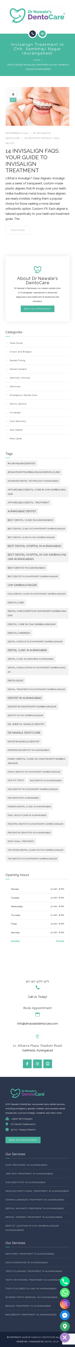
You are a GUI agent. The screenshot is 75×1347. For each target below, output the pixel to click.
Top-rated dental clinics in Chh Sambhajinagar (35, 850)
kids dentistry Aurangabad (23, 798)
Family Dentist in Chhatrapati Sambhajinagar (34, 772)
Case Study (16, 343)
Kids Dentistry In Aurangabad (25, 1182)
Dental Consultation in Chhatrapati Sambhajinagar (37, 669)
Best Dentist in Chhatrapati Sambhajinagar (33, 576)
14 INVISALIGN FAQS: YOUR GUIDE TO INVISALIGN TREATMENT (32, 161)
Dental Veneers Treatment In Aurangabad (33, 1217)
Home (36, 60)
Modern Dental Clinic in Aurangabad (29, 806)
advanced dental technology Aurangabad (33, 481)
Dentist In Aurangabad (25, 698)
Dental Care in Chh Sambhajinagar (32, 624)
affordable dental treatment (28, 502)
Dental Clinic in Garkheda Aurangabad (31, 659)
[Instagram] (65, 1304)
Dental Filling (17, 360)
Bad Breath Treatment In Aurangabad (31, 1314)
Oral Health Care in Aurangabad (27, 815)
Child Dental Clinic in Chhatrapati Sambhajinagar (37, 594)
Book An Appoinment (37, 309)
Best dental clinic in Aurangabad (30, 520)
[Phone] (65, 1281)
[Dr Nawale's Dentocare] (37, 15)
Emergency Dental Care (23, 395)
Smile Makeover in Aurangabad (26, 1262)
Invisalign (15, 412)
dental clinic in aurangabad (27, 650)
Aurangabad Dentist (22, 511)
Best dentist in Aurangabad (26, 567)
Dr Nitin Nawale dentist (24, 741)
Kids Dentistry (18, 421)
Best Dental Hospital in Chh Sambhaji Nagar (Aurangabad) (37, 557)
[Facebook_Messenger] (65, 1315)
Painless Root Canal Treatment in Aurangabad (37, 1191)
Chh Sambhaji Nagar (22, 585)
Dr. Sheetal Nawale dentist (26, 724)
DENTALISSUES (15, 680)
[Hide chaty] (65, 1337)
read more (18, 230)
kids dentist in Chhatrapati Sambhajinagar (33, 789)
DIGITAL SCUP (51, 1341)
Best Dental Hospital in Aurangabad (34, 545)
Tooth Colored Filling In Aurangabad (30, 1288)
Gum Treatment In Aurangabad (26, 1165)
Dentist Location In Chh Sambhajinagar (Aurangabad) (32, 1228)
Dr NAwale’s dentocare (42, 1337)
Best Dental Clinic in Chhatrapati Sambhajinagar (36, 528)
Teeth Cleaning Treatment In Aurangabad (33, 1271)
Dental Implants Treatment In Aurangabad (34, 1208)
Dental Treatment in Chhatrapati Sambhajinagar (36, 689)
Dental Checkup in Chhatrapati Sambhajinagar (35, 641)
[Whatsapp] (65, 1293)
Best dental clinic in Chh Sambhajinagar (31, 537)
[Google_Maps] (65, 1326)
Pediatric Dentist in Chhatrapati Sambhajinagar (35, 824)
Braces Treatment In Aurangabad (28, 1306)
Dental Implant (18, 369)
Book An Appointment (23, 1140)
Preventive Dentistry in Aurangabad (29, 832)
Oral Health (16, 430)
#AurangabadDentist (21, 463)
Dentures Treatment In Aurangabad (29, 1254)
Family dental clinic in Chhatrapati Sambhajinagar (37, 761)
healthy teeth (16, 780)
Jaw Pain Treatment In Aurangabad (29, 1173)
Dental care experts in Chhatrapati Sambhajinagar (37, 613)
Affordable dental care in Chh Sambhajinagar (37, 491)
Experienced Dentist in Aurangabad (28, 750)
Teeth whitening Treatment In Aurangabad (34, 1280)
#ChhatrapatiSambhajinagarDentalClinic (34, 472)
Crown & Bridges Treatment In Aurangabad (34, 1199)
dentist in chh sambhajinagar (25, 715)
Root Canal (16, 438)
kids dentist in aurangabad (46, 780)
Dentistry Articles (39, 138)
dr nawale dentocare (24, 732)
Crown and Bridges (21, 351)
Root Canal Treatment (21, 841)
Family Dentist (18, 404)
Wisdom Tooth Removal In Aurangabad (31, 1297)
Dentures (15, 386)
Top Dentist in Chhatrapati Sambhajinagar (32, 858)
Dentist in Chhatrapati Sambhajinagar (32, 706)
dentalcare (16, 602)
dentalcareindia (19, 632)
